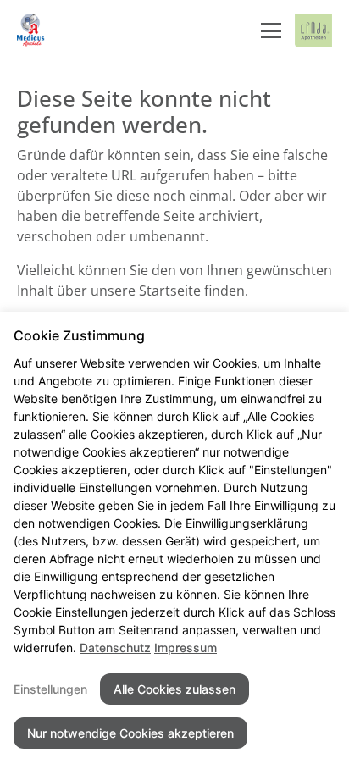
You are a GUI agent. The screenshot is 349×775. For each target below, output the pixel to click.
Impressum (185, 647)
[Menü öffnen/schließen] (271, 30)
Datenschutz (115, 647)
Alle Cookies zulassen (174, 689)
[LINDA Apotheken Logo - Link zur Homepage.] (313, 30)
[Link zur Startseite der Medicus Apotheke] (32, 30)
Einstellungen (50, 689)
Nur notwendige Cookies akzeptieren (130, 733)
